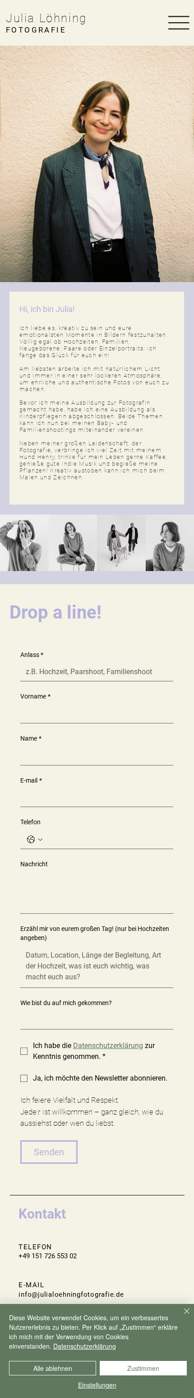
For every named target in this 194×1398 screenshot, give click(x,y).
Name (31, 738)
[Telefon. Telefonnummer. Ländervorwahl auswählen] (35, 839)
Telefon (30, 822)
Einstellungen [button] (97, 1384)
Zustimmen (143, 1368)
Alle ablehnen (52, 1368)
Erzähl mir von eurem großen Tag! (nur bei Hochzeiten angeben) (94, 933)
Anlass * (31, 654)
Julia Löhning (46, 18)
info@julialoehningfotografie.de (71, 1294)
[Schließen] (181, 1316)
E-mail (31, 780)
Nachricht (34, 864)
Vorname (35, 696)
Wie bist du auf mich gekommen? (66, 1002)
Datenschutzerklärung (84, 1346)
